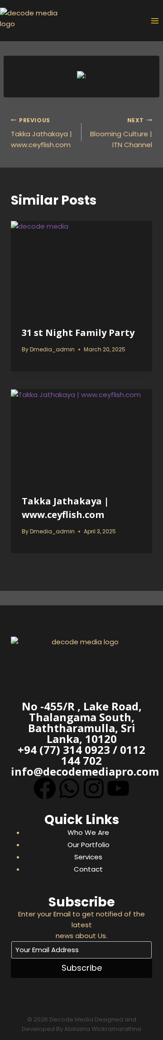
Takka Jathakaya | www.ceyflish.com (41, 133)
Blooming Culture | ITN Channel (121, 133)
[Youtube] (118, 788)
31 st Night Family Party (78, 332)
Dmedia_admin (52, 349)
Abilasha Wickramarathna (102, 1029)
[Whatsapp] (69, 788)
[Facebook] (45, 788)
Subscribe (82, 967)
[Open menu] (154, 21)
